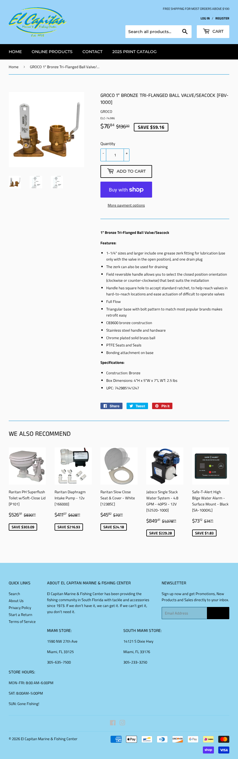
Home (14, 67)
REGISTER (222, 18)
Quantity (107, 143)
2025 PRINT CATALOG (134, 51)
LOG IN (205, 18)
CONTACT (92, 51)
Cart (217, 31)
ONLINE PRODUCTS (52, 51)
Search (14, 594)
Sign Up (218, 613)
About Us (16, 600)
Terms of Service (22, 621)
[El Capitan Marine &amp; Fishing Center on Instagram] (122, 724)
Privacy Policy (20, 607)
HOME (15, 51)
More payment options (126, 205)
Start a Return (20, 614)
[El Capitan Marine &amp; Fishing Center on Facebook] (113, 724)
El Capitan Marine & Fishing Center (49, 739)
